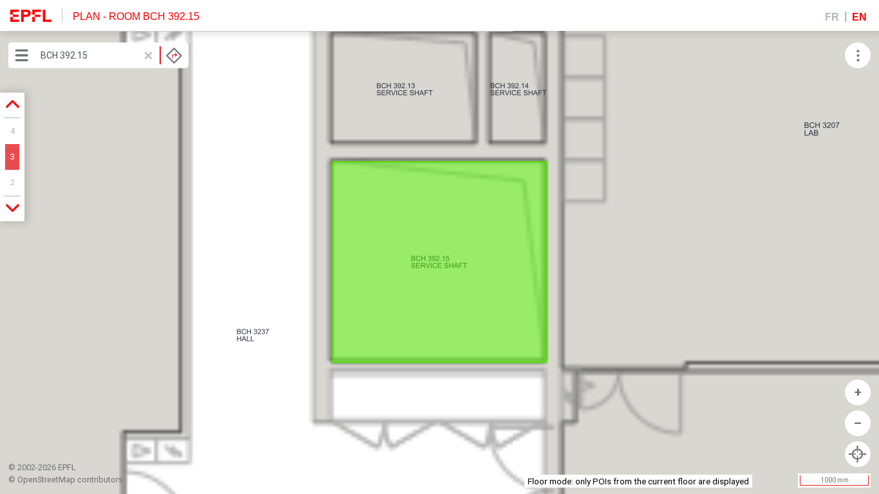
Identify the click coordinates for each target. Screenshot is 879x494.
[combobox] (111, 55)
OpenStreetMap (46, 479)
